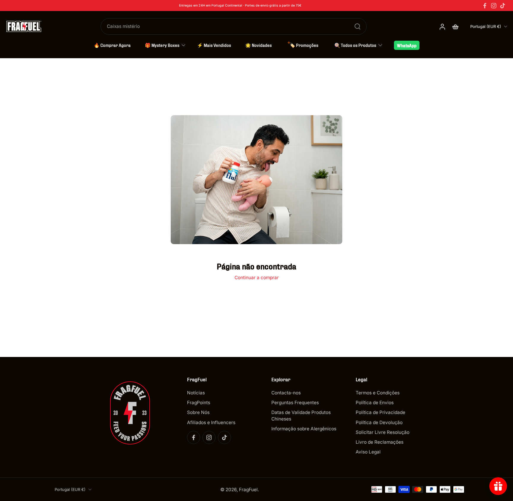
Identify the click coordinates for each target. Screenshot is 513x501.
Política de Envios (375, 402)
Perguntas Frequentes (295, 402)
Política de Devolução (379, 422)
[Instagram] (493, 5)
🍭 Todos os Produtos (355, 45)
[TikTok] (502, 5)
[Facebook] (484, 5)
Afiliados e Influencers (211, 422)
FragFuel (248, 489)
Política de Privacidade (380, 412)
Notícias (196, 393)
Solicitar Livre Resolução (382, 432)
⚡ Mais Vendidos (214, 45)
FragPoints (198, 402)
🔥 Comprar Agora (112, 45)
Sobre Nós (198, 412)
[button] (220, 379)
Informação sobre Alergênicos (303, 428)
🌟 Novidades (258, 45)
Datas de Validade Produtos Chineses (301, 415)
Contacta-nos (286, 393)
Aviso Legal (368, 452)
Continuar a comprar (257, 277)
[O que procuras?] (357, 26)
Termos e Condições (378, 393)
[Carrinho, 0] (455, 26)
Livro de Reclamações (379, 442)
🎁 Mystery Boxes (162, 45)
